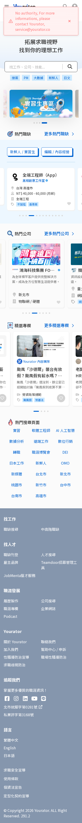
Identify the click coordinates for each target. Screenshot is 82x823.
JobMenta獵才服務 (19, 575)
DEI (65, 452)
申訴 (62, 649)
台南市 (16, 495)
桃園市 (16, 484)
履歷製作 (11, 601)
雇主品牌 (11, 562)
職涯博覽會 (41, 452)
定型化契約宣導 (16, 796)
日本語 (9, 755)
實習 (16, 430)
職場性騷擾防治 (54, 657)
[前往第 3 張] (43, 123)
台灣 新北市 (24, 188)
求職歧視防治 (15, 664)
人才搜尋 (48, 554)
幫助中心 (48, 649)
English (10, 747)
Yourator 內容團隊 (36, 361)
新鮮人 (53, 77)
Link (12, 242)
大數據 (38, 77)
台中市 (65, 484)
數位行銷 (65, 441)
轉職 (16, 452)
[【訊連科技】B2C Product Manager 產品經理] (40, 189)
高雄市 (41, 495)
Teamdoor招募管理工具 (59, 565)
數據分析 (16, 441)
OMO (65, 463)
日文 (67, 77)
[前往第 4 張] (46, 123)
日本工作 (16, 463)
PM (26, 77)
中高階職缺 (50, 529)
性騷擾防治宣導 (16, 657)
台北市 (41, 474)
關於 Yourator (15, 641)
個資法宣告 (13, 787)
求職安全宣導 (15, 770)
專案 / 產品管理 (27, 199)
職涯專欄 (11, 608)
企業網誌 (48, 608)
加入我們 (11, 649)
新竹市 (41, 484)
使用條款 (11, 778)
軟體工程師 (41, 430)
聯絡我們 (48, 641)
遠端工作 (41, 441)
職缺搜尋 (11, 529)
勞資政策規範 (31, 394)
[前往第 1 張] (36, 123)
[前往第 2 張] (41, 123)
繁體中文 (11, 740)
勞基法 (39, 400)
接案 (15, 77)
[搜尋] (67, 66)
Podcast (10, 616)
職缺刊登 (11, 554)
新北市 (65, 474)
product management (31, 204)
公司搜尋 (48, 601)
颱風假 (27, 400)
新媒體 (16, 474)
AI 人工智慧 (65, 430)
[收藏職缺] (69, 203)
